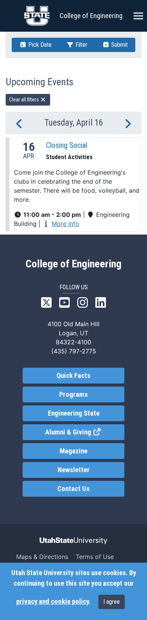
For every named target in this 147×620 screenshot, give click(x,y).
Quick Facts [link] (73, 375)
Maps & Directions (42, 556)
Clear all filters (24, 100)
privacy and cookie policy (52, 601)
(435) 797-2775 (73, 351)
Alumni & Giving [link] (84, 432)
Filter (80, 44)
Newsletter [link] (74, 470)
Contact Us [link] (73, 489)
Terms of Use (95, 556)
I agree (111, 601)
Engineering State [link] (74, 413)
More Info (65, 223)
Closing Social (66, 145)
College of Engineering (91, 15)
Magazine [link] (73, 451)
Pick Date (39, 44)
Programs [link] (73, 394)
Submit (119, 44)
